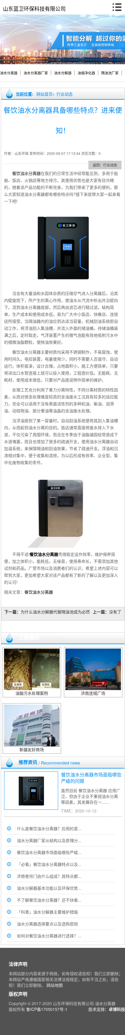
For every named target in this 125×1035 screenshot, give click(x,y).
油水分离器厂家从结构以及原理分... (49, 840)
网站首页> (45, 94)
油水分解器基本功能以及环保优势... (49, 888)
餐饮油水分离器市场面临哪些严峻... (49, 852)
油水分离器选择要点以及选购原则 (47, 924)
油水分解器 (63, 72)
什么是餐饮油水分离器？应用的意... (49, 828)
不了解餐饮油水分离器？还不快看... (49, 900)
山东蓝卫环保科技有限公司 (34, 8)
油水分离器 (8, 72)
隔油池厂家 (110, 72)
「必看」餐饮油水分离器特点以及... (49, 864)
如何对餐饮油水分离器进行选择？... (49, 936)
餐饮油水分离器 (38, 592)
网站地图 (55, 985)
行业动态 (64, 94)
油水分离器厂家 (36, 72)
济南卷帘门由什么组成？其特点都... (49, 876)
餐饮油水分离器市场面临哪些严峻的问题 (91, 778)
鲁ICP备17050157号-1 (46, 1009)
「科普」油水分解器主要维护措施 (47, 912)
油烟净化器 (86, 72)
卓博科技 (117, 1009)
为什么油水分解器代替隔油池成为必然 (55, 612)
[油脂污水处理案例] (32, 669)
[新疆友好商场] (32, 725)
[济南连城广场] (93, 669)
